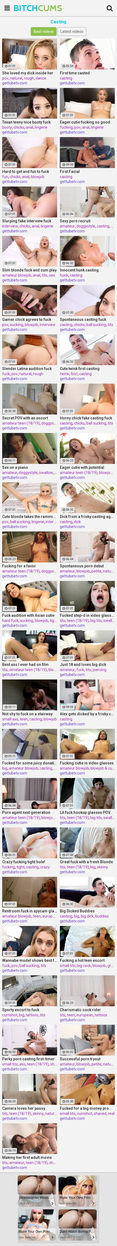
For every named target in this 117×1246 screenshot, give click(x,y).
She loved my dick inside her (27, 73)
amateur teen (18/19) (21, 423)
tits (44, 275)
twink (64, 374)
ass (22, 1064)
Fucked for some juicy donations (29, 763)
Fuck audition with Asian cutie (28, 615)
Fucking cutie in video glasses (87, 763)
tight (54, 620)
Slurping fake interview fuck (26, 221)
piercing (99, 670)
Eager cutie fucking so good (85, 122)
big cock (84, 965)
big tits (96, 620)
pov (5, 78)
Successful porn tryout (80, 1059)
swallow (46, 472)
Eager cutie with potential (82, 467)
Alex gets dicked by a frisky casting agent (87, 714)
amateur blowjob (16, 275)
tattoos (32, 1015)
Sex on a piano (15, 467)
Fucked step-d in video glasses (87, 615)
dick (77, 522)
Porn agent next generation (26, 812)
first (74, 374)
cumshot (9, 1015)
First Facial (70, 171)
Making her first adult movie (27, 1157)
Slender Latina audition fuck (27, 368)
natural (16, 78)
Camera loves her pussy (23, 1108)
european (50, 916)
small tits (67, 965)
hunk (64, 275)
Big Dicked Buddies (77, 911)
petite (96, 571)
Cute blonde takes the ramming (29, 516)
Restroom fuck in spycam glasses (29, 911)
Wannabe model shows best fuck (29, 960)
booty (7, 127)
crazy (45, 867)
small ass (10, 719)
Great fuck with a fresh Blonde (86, 862)
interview (10, 226)
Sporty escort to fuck (20, 1010)
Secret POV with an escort (25, 418)
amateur (67, 226)
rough (29, 78)
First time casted (75, 73)
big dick (87, 916)
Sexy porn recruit (75, 221)
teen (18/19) (78, 620)
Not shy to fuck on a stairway (27, 714)
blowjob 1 (56, 670)
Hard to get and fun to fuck (25, 171)
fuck (6, 374)
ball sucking (96, 324)
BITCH (27, 8)
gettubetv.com (14, 83)
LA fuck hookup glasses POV (85, 812)
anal (29, 127)
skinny (102, 867)
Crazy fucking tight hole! (23, 862)
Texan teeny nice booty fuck (26, 122)
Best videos (44, 31)
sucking (16, 324)
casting (66, 78)
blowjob (37, 177)
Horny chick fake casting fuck (86, 418)
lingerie (41, 127)
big (4, 768)
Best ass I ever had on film (25, 664)
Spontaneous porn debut (82, 566)
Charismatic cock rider (80, 1010)
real (111, 1113)
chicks (19, 127)
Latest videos (71, 31)
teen (24, 719)
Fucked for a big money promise (87, 1108)
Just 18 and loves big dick (83, 664)
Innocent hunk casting (79, 270)
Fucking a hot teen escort (82, 960)
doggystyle (85, 226)
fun (5, 177)
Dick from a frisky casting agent (87, 516)
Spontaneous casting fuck (83, 319)
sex (52, 275)
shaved (56, 1064)
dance (41, 78)
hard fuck (10, 620)
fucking (66, 127)
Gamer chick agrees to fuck (26, 319)
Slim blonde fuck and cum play (29, 270)
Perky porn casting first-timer (28, 1059)
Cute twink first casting (80, 368)
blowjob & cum (103, 768)
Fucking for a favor (19, 566)
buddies (102, 916)
